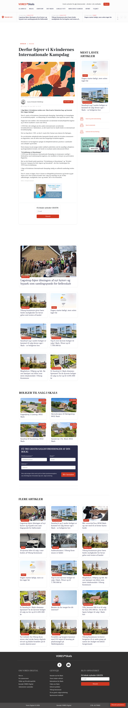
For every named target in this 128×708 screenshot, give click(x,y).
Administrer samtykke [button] (26, 687)
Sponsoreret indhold (56, 695)
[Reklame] (48, 190)
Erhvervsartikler (55, 687)
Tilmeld (106, 4)
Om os (21, 676)
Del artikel (67, 102)
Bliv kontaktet (68, 474)
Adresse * (24, 464)
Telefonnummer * (27, 456)
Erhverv (40, 9)
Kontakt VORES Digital (26, 684)
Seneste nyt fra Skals (56, 676)
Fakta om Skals (55, 684)
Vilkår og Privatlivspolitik (27, 681)
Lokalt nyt (60, 9)
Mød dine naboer (75, 9)
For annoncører (24, 678)
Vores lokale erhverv (56, 678)
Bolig (31, 9)
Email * (52, 456)
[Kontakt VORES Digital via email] (68, 665)
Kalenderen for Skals (56, 681)
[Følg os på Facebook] (59, 665)
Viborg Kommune (55, 690)
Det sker (49, 9)
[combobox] (22, 467)
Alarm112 (22, 9)
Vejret (95, 9)
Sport (88, 9)
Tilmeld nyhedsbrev (117, 705)
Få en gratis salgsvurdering (59, 692)
